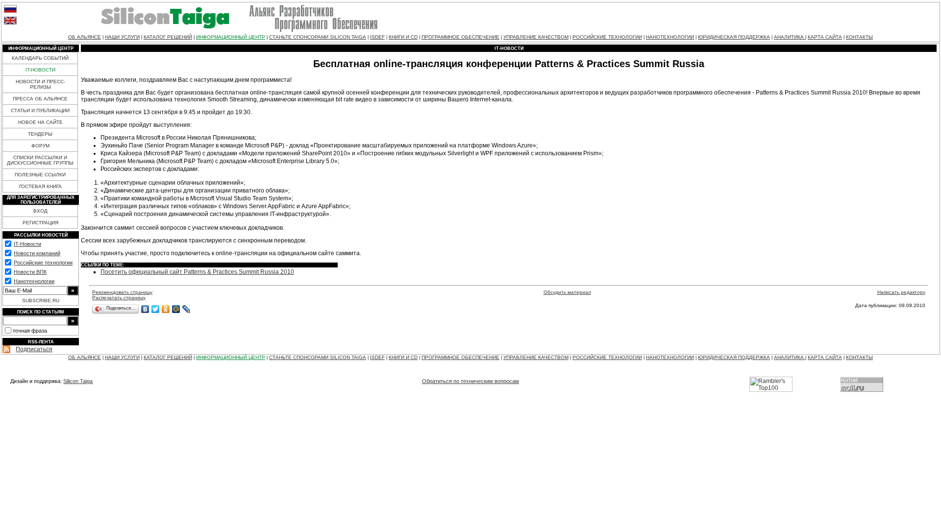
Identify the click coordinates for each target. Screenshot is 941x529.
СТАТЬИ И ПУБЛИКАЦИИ (40, 110)
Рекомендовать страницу (122, 292)
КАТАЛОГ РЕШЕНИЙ (168, 37)
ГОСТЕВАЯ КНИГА (40, 186)
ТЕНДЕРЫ (40, 134)
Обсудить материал (567, 292)
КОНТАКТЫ (859, 37)
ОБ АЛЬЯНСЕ (84, 37)
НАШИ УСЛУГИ (122, 37)
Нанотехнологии (34, 281)
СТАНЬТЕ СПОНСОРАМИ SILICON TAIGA (317, 37)
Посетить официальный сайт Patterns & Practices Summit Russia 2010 (197, 271)
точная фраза (30, 331)
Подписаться (34, 349)
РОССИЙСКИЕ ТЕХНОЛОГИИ (607, 37)
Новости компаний (37, 253)
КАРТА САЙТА (825, 37)
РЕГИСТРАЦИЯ (40, 222)
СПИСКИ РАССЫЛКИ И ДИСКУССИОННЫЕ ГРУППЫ (40, 160)
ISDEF (377, 37)
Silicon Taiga (78, 381)
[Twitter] (155, 309)
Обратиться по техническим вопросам (470, 381)
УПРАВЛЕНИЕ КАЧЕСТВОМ (536, 37)
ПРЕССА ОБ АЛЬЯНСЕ (40, 98)
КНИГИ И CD (403, 37)
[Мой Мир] (176, 309)
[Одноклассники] (166, 309)
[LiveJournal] (186, 309)
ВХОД (40, 211)
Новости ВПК (30, 272)
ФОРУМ (40, 145)
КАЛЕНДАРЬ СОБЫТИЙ (40, 58)
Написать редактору (901, 292)
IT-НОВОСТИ (40, 69)
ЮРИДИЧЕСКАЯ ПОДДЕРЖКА (734, 37)
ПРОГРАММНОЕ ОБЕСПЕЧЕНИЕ (460, 37)
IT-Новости (27, 244)
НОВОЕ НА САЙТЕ (40, 122)
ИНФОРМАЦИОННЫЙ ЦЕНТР (230, 37)
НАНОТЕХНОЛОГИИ (670, 37)
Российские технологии (43, 262)
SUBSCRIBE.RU (40, 300)
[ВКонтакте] (145, 309)
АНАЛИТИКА (789, 37)
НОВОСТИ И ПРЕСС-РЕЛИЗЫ (40, 84)
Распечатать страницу (119, 297)
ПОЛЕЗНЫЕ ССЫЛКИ (40, 174)
